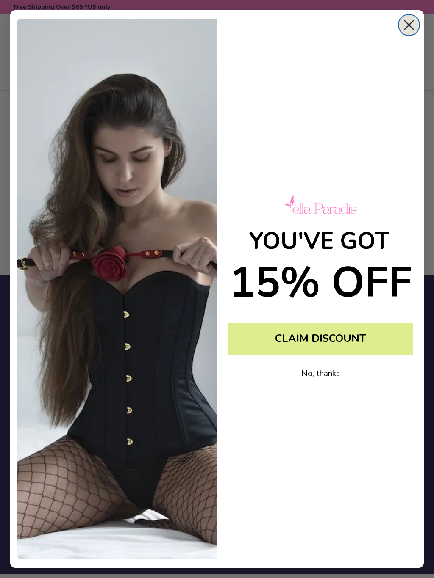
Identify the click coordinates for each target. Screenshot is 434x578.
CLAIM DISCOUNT (320, 338)
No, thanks (320, 373)
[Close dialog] (409, 25)
